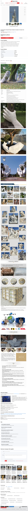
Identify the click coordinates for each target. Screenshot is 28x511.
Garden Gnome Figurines (10, 495)
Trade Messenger (11, 506)
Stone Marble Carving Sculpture (12, 500)
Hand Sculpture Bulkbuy (3, 503)
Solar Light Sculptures (3, 495)
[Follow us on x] (23, 506)
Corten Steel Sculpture (7, 414)
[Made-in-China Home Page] (14, 1)
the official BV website (16, 393)
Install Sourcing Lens (4, 507)
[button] (2, 3)
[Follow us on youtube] (25, 506)
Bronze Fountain (10, 413)
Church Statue (20, 414)
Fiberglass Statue (13, 414)
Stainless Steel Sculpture (23, 413)
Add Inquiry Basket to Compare (14, 26)
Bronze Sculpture (6, 413)
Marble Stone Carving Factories (4, 500)
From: (3, 451)
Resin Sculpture (16, 414)
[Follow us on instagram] (24, 506)
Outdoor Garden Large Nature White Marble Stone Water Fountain (3, 472)
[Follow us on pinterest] (26, 506)
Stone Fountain (14, 413)
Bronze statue (8, 489)
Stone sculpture (2, 489)
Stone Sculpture (18, 413)
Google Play (6, 506)
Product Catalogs (10, 486)
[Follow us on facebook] (22, 506)
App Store (2, 506)
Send (5, 460)
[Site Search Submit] (18, 3)
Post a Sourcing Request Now (19, 460)
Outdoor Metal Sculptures (16, 495)
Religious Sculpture (3, 414)
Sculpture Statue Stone (19, 500)
